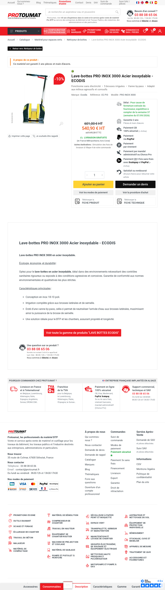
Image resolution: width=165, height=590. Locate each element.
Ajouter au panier (93, 184)
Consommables (52, 586)
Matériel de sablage (63, 550)
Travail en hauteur (63, 528)
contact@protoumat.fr (27, 469)
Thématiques (49, 2)
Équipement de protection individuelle (137, 525)
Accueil (11, 2)
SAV (96, 2)
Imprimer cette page (21, 136)
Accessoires (30, 586)
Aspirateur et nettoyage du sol (139, 516)
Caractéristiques (102, 586)
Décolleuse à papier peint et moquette (102, 516)
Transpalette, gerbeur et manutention (104, 529)
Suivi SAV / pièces (124, 2)
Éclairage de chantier (26, 532)
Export (114, 478)
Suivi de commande (106, 2)
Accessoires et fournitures (138, 558)
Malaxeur (19, 543)
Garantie (137, 586)
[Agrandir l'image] (61, 124)
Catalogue (90, 459)
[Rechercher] (117, 12)
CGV (138, 464)
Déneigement (136, 533)
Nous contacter (93, 445)
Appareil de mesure (140, 546)
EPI (68, 586)
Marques (89, 464)
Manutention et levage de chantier (102, 537)
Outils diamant (22, 521)
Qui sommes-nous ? (23, 2)
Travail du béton (23, 537)
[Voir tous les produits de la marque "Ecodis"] (72, 71)
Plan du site (142, 482)
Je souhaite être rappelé (47, 136)
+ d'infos (142, 131)
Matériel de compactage (20, 550)
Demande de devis (95, 450)
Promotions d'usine (24, 515)
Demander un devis (135, 184)
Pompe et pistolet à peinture (63, 556)
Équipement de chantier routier (62, 535)
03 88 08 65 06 (146, 15)
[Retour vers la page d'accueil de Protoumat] (24, 16)
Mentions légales (145, 469)
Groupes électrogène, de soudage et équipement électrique (104, 546)
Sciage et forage (23, 526)
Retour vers (27, 48)
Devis (88, 2)
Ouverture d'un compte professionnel (92, 491)
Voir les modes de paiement (93, 192)
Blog (38, 2)
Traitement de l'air (140, 552)
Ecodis (84, 94)
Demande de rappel (95, 454)
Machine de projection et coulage (65, 543)
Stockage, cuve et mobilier (139, 539)
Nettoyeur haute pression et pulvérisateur (100, 556)
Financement (118, 468)
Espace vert (97, 523)
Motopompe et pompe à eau (103, 565)
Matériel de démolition (65, 515)
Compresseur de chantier (61, 522)
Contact (79, 2)
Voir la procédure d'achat (135, 192)
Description (81, 586)
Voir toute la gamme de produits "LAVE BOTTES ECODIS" (82, 332)
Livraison (116, 473)
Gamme (121, 586)
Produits (21, 31)
